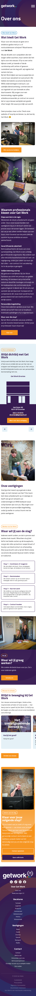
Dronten (18, 935)
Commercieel (18, 911)
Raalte (18, 943)
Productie (18, 908)
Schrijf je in (9, 678)
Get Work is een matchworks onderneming (18, 990)
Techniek (18, 903)
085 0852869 (18, 413)
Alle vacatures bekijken (11, 150)
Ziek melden (18, 966)
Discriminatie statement (18, 988)
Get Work (20, 976)
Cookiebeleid (18, 980)
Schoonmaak (18, 919)
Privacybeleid (18, 983)
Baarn (18, 929)
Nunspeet (18, 940)
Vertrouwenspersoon (18, 961)
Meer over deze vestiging (18, 420)
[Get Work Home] (9, 6)
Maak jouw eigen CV (18, 893)
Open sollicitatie (18, 857)
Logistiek (18, 906)
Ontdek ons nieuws (10, 756)
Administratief (18, 914)
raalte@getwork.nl (18, 415)
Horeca (18, 916)
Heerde (18, 937)
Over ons (9, 333)
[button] (4, 429)
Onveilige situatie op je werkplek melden (18, 963)
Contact (18, 953)
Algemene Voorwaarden (18, 985)
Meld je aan (18, 955)
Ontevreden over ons (18, 958)
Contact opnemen (18, 851)
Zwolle (18, 932)
